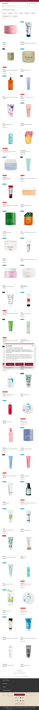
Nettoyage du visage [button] (17, 676)
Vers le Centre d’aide (19, 703)
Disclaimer (33, 707)
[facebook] (18, 698)
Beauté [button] (6, 676)
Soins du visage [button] (11, 676)
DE (8, 694)
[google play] (23, 701)
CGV (14, 707)
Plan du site (11, 707)
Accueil (3, 676)
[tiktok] (23, 698)
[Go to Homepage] (5, 3)
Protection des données (19, 707)
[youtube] (21, 698)
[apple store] (21, 701)
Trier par (4, 13)
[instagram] (16, 698)
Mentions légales (6, 707)
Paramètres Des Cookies (28, 707)
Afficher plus (19, 670)
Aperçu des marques (9, 708)
